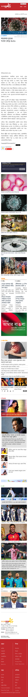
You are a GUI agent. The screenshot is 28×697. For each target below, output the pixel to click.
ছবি (16, 685)
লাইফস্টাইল (5, 340)
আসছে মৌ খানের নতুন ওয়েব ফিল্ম (17, 463)
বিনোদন (4, 398)
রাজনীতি (3, 654)
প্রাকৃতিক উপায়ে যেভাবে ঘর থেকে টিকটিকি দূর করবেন (13, 376)
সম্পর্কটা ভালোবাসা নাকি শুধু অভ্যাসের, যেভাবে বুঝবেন (13, 364)
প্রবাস (2, 659)
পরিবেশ (17, 680)
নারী (2, 682)
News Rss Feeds (5, 690)
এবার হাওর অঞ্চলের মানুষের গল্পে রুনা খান (17, 471)
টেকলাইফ (17, 659)
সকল (25, 6)
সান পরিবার (17, 688)
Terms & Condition (5, 688)
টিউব (16, 682)
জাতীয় (2, 648)
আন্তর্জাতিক (4, 36)
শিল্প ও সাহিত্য (18, 654)
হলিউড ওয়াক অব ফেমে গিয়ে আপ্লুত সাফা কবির (17, 450)
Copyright (3, 692)
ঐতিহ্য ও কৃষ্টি (18, 656)
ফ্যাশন (2, 674)
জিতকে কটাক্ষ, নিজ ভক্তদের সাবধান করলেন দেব (17, 457)
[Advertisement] (14, 57)
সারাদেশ (3, 651)
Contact (17, 690)
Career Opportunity (19, 664)
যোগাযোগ (17, 674)
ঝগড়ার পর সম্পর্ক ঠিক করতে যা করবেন (10, 368)
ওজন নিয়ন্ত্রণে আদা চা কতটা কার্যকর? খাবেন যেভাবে (12, 371)
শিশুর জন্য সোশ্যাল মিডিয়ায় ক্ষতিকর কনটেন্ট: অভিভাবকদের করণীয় (14, 373)
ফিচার (2, 677)
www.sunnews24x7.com (12, 633)
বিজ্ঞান (2, 661)
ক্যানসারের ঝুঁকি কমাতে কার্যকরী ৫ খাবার (10, 366)
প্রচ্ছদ (21, 6)
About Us (3, 664)
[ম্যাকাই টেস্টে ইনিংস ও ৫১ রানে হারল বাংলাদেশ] (14, 496)
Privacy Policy (18, 661)
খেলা (3, 486)
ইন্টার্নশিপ (17, 677)
